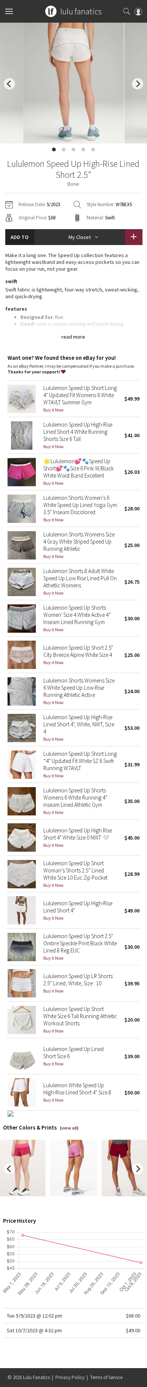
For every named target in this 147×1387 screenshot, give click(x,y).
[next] (137, 83)
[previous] (9, 83)
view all (69, 1128)
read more (73, 336)
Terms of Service (106, 1377)
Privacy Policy (69, 1377)
